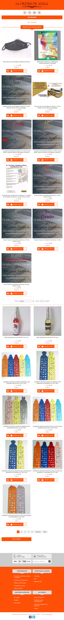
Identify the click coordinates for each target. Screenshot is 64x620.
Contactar (36, 576)
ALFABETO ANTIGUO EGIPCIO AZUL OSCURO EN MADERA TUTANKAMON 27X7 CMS (47, 471)
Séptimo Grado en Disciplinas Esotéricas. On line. (47, 240)
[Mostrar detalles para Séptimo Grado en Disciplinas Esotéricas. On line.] (47, 223)
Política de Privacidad (20, 583)
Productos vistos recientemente (38, 600)
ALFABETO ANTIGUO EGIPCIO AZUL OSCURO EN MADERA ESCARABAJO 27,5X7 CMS (16, 471)
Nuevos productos (39, 597)
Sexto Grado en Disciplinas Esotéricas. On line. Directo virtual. (16, 285)
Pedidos (16, 600)
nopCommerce (49, 614)
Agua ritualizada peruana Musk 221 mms (47, 337)
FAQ (35, 578)
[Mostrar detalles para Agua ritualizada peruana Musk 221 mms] (47, 321)
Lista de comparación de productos (40, 605)
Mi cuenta (16, 597)
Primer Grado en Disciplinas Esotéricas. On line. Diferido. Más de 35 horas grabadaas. (47, 107)
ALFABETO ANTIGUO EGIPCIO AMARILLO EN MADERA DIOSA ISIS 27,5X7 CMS (16, 382)
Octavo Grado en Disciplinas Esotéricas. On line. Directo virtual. (47, 196)
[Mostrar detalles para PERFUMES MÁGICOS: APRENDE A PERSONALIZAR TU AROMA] (47, 45)
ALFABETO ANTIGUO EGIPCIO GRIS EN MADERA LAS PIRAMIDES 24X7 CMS (16, 516)
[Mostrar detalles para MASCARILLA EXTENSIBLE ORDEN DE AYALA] (16, 45)
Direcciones (17, 603)
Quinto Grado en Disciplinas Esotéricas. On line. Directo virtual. (16, 240)
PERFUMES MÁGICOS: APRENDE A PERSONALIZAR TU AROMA (47, 62)
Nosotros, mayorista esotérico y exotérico (22, 576)
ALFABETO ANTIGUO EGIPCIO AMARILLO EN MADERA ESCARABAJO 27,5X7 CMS (47, 382)
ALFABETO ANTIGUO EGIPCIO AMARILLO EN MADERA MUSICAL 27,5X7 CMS (16, 427)
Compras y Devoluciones (21, 580)
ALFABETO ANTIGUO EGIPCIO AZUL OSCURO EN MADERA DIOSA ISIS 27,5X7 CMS (47, 427)
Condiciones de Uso (19, 585)
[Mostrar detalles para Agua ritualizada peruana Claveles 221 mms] (16, 321)
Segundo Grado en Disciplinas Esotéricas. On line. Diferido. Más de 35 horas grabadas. (16, 107)
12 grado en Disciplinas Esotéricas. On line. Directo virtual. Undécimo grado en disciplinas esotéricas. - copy (48, 152)
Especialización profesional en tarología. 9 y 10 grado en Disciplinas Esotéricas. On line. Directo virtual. (16, 196)
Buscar (36, 608)
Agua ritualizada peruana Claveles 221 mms (16, 337)
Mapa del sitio (38, 581)
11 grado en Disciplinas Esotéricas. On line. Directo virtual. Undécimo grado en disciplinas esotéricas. (16, 151)
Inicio (29, 22)
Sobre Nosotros (18, 588)
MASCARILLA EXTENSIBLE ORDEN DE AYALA (16, 62)
